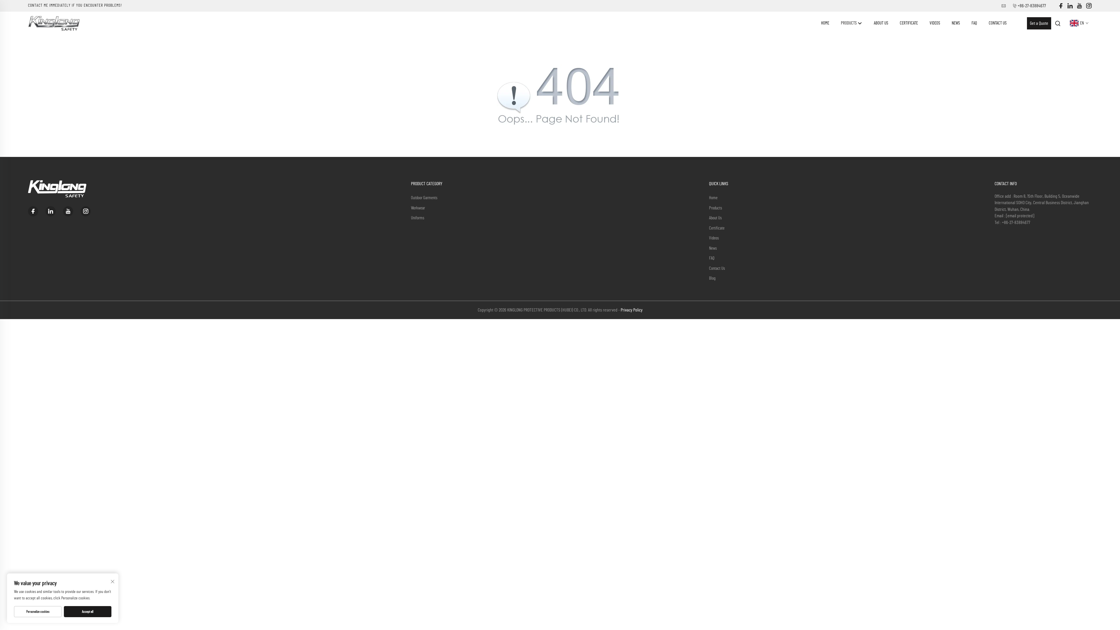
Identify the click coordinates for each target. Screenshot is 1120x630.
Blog (712, 278)
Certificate (909, 23)
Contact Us (998, 23)
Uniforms (417, 218)
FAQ (974, 23)
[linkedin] (1070, 5)
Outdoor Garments (424, 198)
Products (849, 23)
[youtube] (1079, 5)
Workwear (418, 208)
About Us (881, 23)
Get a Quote (1039, 23)
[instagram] (1089, 5)
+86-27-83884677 (1032, 6)
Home (825, 23)
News (956, 23)
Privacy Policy (632, 310)
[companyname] (54, 23)
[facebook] (1061, 5)
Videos (935, 23)
